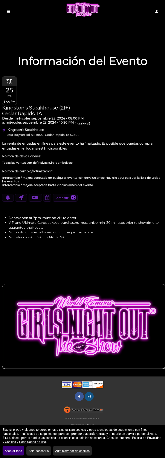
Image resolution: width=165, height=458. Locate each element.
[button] (157, 12)
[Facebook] (79, 396)
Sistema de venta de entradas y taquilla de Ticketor (83, 410)
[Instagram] (89, 396)
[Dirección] (21, 197)
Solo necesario (39, 451)
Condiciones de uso (32, 442)
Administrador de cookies (72, 451)
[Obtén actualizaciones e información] (8, 197)
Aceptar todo (13, 451)
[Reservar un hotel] (35, 197)
